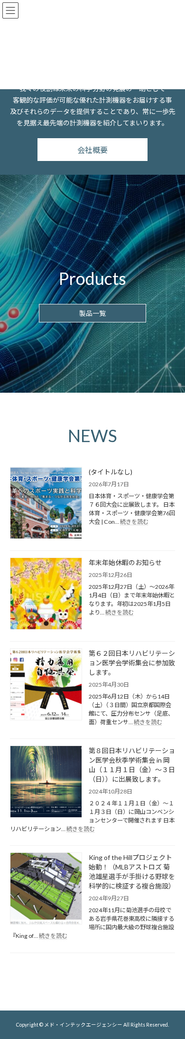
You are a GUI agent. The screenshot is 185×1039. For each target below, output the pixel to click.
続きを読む (134, 521)
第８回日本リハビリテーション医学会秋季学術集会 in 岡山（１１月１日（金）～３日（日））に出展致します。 (132, 764)
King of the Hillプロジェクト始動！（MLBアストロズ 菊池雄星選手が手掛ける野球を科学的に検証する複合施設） (132, 871)
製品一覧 (92, 313)
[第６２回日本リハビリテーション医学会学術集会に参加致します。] (46, 685)
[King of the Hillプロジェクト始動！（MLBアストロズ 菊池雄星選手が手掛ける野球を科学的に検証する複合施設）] (46, 889)
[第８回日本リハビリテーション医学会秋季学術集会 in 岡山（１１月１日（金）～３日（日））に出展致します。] (46, 782)
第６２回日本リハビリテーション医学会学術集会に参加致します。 (132, 662)
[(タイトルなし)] (46, 503)
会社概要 (92, 149)
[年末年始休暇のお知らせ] (46, 594)
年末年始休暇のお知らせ (125, 562)
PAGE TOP (171, 998)
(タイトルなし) (110, 472)
